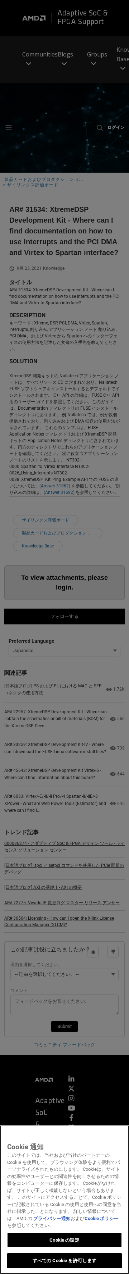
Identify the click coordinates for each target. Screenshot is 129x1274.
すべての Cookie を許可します (64, 1260)
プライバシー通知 (52, 1218)
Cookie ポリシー (102, 1218)
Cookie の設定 (64, 1240)
